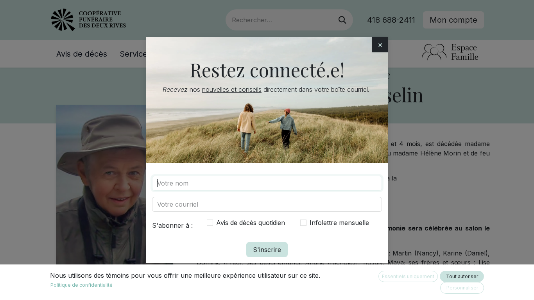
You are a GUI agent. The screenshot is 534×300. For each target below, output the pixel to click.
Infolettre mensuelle (339, 223)
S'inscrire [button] (267, 250)
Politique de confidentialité (81, 285)
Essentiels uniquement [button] (408, 276)
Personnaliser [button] (462, 288)
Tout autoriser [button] (462, 276)
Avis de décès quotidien (250, 223)
